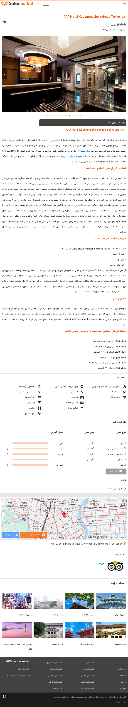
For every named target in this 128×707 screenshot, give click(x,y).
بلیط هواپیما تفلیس (87, 688)
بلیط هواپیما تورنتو (55, 682)
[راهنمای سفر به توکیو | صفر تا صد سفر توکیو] (17, 624)
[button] (81, 115)
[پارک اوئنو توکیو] (48, 594)
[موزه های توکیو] (48, 624)
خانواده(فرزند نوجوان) (116, 454)
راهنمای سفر (57, 688)
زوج (122, 443)
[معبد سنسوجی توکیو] (79, 624)
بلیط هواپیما (89, 662)
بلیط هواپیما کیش (87, 675)
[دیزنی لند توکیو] (110, 594)
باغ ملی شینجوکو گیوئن (109, 363)
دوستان (121, 459)
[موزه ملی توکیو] (110, 624)
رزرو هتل (123, 682)
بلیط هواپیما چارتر (55, 669)
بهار (90, 443)
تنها (122, 465)
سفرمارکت (122, 662)
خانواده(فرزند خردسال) (116, 449)
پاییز (90, 454)
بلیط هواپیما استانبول (54, 662)
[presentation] (123, 74)
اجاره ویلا (123, 688)
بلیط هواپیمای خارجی (76, 156)
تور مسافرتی (121, 669)
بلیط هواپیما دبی (88, 669)
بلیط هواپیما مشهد (87, 682)
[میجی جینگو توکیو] (79, 594)
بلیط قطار (123, 675)
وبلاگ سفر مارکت (23, 669)
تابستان (89, 449)
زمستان (89, 459)
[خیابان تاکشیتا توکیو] (17, 594)
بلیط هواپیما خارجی (55, 675)
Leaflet (123, 537)
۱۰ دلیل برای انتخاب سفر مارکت (18, 675)
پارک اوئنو (86, 151)
